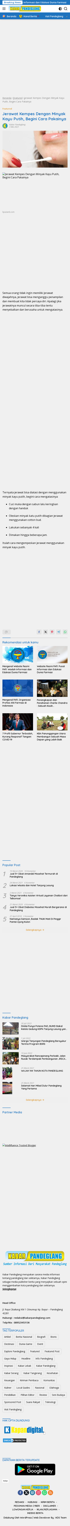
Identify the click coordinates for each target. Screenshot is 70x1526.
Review (43, 1394)
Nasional (39, 1387)
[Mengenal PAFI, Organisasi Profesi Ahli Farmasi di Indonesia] (17, 688)
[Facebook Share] (39, 631)
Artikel (7, 1336)
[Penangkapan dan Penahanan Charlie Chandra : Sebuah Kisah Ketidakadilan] (52, 688)
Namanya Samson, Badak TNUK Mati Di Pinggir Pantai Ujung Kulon (35, 920)
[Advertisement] (35, 58)
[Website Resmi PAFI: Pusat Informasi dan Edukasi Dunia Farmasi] (52, 654)
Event (40, 1344)
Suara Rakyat (33, 1402)
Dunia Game (25, 1344)
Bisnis (53, 1336)
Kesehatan (52, 1373)
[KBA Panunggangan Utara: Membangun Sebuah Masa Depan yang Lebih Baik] (52, 722)
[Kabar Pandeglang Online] (24, 8)
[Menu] (4, 8)
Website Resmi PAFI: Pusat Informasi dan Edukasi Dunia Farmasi (51, 669)
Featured (17, 97)
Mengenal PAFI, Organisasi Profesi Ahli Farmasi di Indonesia (16, 702)
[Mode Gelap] (60, 8)
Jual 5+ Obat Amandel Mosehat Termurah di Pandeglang (34, 875)
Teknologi (50, 1402)
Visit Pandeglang (12, 1409)
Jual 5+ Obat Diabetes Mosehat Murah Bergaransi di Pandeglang (38, 909)
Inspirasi (8, 1365)
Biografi (41, 1336)
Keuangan (9, 1380)
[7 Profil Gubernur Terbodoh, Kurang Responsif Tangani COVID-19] (17, 722)
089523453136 (21, 1322)
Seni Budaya (58, 1394)
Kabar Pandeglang (17, 124)
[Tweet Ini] (45, 631)
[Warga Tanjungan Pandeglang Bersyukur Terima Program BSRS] (10, 1043)
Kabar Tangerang (32, 1373)
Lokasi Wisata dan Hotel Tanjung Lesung (32, 885)
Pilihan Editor (27, 1394)
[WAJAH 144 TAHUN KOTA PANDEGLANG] (7, 1073)
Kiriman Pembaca (29, 1380)
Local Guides (23, 1387)
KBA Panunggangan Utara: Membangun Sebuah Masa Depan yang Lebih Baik (51, 736)
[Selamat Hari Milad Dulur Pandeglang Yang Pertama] (7, 1088)
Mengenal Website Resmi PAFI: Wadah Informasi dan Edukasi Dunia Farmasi (17, 669)
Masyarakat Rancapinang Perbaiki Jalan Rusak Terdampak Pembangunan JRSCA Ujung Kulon (43, 1057)
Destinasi (9, 1344)
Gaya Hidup (10, 1358)
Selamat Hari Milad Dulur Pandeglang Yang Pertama (41, 1087)
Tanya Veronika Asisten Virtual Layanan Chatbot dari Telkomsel (39, 897)
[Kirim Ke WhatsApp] (65, 631)
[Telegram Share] (58, 631)
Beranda (6, 97)
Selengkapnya (34, 929)
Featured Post (52, 1351)
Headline (25, 1358)
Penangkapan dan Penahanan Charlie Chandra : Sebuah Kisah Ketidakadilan (52, 703)
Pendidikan (10, 1394)
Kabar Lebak (24, 1365)
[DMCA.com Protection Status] (14, 1440)
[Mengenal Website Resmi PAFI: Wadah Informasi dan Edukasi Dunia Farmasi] (17, 654)
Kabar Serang (11, 1373)
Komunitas (49, 1380)
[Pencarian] (66, 8)
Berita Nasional (24, 1336)
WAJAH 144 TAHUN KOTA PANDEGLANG (42, 1070)
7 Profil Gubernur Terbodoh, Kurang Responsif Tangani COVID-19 (17, 736)
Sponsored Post (12, 1402)
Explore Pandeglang (14, 1351)
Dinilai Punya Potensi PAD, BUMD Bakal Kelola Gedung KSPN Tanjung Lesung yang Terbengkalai (44, 1028)
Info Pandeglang (44, 1358)
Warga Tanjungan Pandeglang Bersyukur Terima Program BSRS (43, 1042)
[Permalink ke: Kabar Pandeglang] (5, 125)
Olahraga (54, 1387)
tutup (5, 1481)
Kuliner (7, 1387)
